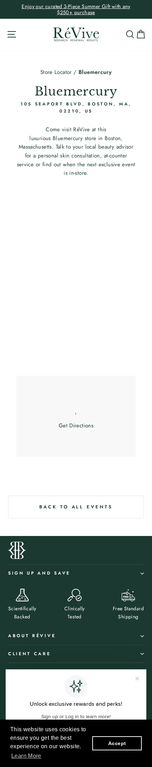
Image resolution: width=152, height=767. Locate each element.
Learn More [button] (26, 756)
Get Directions (76, 425)
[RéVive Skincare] (76, 34)
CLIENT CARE (29, 654)
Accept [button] (117, 743)
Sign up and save (39, 573)
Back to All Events (75, 506)
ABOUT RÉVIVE (31, 636)
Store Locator (56, 72)
